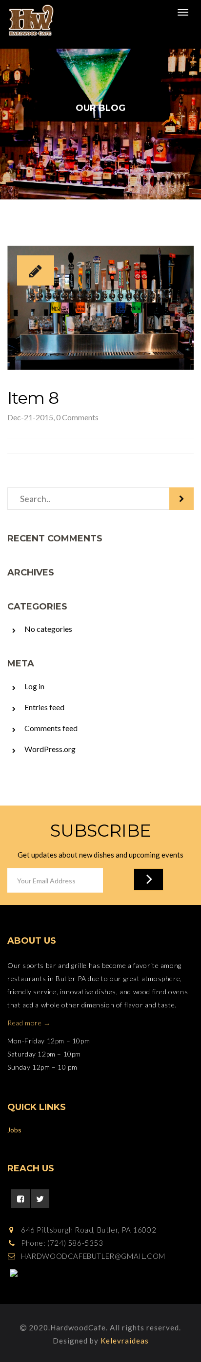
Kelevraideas (124, 1340)
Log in (34, 686)
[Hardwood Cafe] (27, 20)
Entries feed (44, 707)
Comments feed (51, 728)
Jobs (14, 1130)
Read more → (29, 1023)
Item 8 (33, 398)
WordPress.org (50, 748)
